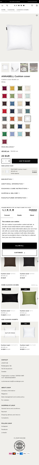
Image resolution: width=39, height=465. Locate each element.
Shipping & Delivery (10, 193)
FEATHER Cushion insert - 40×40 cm (19, 170)
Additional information (12, 184)
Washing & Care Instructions (14, 188)
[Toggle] (13, 179)
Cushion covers (23, 9)
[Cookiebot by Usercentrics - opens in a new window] (29, 210)
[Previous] (3, 37)
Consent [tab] (7, 215)
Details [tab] (19, 215)
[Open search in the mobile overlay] (7, 5)
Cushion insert (9, 345)
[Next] (36, 37)
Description (6, 179)
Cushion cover (8, 273)
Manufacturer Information (13, 198)
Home (3, 9)
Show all (34, 285)
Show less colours (7, 146)
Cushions (11, 9)
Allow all (19, 245)
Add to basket (24, 161)
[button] (2, 5)
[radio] (4, 88)
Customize (18, 252)
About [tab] (32, 215)
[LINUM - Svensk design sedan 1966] (19, 5)
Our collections (31, 1)
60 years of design (14, 1)
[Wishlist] (32, 5)
